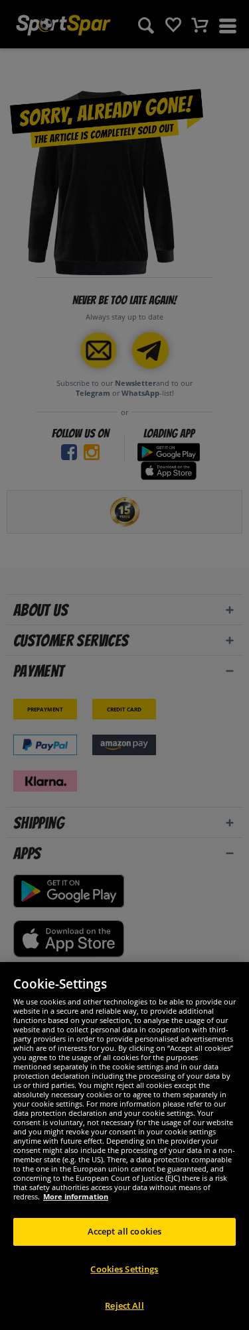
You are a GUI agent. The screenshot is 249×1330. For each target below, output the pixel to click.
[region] (124, 1146)
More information (75, 1196)
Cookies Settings (124, 1269)
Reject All (124, 1305)
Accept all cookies (124, 1231)
